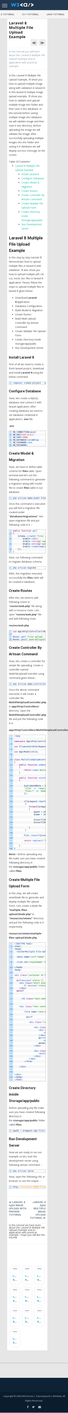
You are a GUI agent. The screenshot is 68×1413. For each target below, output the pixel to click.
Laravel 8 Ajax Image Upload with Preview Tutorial (17, 1208)
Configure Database (32, 178)
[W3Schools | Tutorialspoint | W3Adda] (22, 6)
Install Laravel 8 (30, 174)
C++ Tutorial (30, 14)
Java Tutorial (55, 14)
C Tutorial (7, 14)
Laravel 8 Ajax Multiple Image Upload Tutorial (38, 1209)
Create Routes (29, 191)
